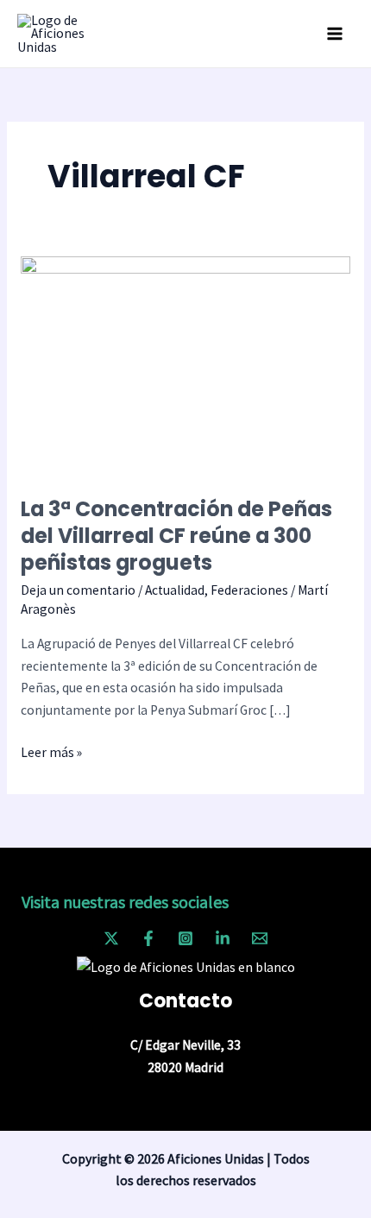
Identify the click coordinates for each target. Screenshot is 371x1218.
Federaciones (249, 590)
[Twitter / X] (111, 938)
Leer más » (51, 751)
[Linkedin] (222, 938)
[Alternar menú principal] (335, 33)
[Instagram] (185, 938)
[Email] (259, 938)
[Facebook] (148, 938)
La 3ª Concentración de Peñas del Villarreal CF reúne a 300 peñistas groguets (176, 536)
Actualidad (174, 590)
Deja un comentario (78, 590)
